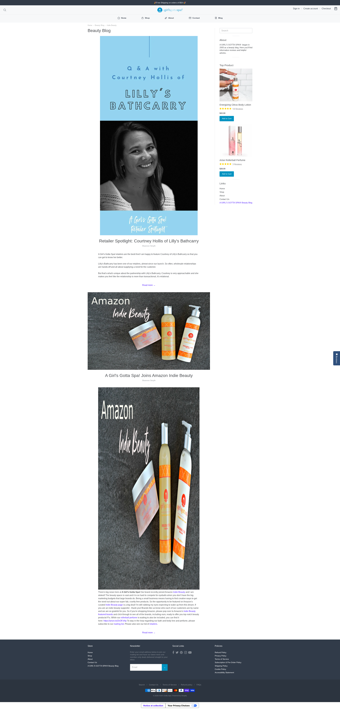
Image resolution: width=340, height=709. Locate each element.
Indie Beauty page (114, 605)
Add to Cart (226, 118)
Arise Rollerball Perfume (232, 160)
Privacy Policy (220, 656)
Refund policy (186, 685)
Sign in (296, 8)
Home (90, 25)
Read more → (148, 285)
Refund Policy (220, 652)
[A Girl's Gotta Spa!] (170, 10)
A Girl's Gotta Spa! (165, 696)
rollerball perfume (129, 617)
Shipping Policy (221, 666)
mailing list (119, 624)
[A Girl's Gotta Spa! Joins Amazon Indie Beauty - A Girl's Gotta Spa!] (149, 331)
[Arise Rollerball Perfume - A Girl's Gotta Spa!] (236, 140)
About (222, 195)
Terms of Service (222, 659)
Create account (310, 8)
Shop (222, 192)
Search (142, 685)
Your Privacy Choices (179, 705)
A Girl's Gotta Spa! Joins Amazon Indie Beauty (149, 375)
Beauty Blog (99, 25)
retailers (153, 624)
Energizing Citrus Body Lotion (235, 104)
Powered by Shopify (179, 696)
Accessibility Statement (224, 672)
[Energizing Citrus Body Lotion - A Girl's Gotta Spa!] (236, 85)
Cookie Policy (220, 669)
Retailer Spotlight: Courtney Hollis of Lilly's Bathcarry (149, 241)
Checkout (326, 8)
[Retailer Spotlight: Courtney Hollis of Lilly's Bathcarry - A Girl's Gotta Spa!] (149, 135)
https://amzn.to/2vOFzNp (115, 621)
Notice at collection (153, 705)
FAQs (199, 685)
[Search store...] (5, 10)
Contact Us (224, 199)
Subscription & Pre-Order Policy (228, 662)
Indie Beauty (112, 25)
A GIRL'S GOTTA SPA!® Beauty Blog (236, 202)
